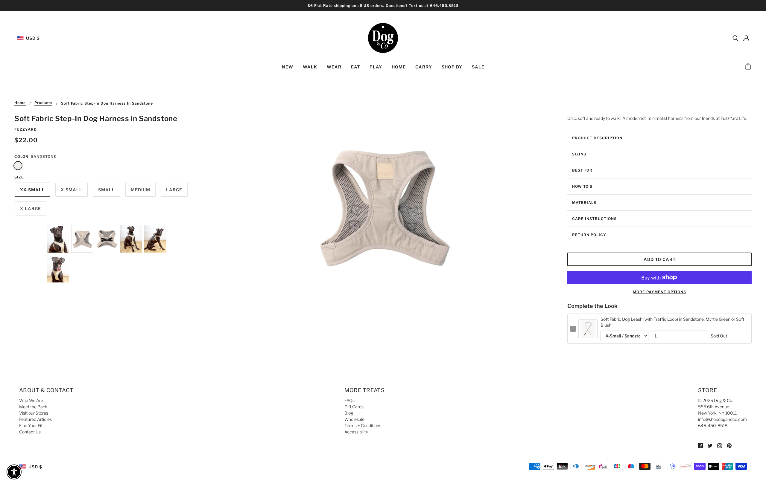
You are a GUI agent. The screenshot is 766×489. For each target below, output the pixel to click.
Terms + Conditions (362, 425)
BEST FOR (582, 170)
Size (19, 177)
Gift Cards (354, 406)
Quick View (588, 333)
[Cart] (748, 67)
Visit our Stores (33, 412)
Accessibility (356, 431)
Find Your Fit (30, 425)
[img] (735, 38)
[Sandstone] (18, 165)
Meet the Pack (33, 406)
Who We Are (31, 400)
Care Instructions (594, 218)
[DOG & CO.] (383, 37)
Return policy (589, 235)
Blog (348, 412)
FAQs (349, 400)
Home (20, 103)
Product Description (597, 138)
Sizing (579, 154)
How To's (582, 186)
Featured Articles (35, 419)
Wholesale (354, 419)
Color (21, 156)
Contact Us (30, 431)
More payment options (659, 292)
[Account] (746, 38)
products (43, 103)
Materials (584, 202)
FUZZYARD (25, 129)
